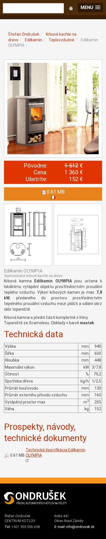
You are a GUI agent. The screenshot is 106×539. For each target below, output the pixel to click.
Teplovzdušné (61, 40)
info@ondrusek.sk (80, 527)
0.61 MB (17, 455)
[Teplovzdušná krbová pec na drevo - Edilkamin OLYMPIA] (53, 108)
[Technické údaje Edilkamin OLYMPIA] (28, 235)
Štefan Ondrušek (23, 34)
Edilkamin (33, 40)
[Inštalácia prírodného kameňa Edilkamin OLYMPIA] (78, 235)
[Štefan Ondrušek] (35, 497)
